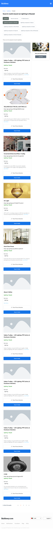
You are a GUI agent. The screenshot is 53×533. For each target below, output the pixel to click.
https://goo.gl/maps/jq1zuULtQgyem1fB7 (13, 476)
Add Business (9, 523)
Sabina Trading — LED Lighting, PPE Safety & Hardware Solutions (17, 61)
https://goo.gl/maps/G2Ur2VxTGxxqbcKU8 (14, 156)
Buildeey (4, 3)
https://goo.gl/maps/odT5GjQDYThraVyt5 (13, 203)
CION (5, 474)
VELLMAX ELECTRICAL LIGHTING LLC (15, 106)
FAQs (27, 523)
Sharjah (10, 65)
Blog (23, 523)
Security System (14, 18)
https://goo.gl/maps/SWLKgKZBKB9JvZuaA (14, 109)
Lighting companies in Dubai (28, 26)
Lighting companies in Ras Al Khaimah (29, 30)
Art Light (6, 200)
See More (26, 74)
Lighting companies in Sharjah (10, 22)
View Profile (17, 83)
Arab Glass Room (9, 246)
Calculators (17, 523)
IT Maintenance (25, 18)
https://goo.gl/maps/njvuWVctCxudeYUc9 (13, 248)
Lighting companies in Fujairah (11, 30)
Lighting (8, 10)
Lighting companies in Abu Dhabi (11, 26)
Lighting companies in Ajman (27, 22)
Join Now (41, 56)
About (2, 523)
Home (4, 10)
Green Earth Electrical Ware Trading (14, 153)
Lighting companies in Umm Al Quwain (12, 34)
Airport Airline (8, 292)
